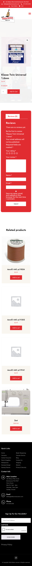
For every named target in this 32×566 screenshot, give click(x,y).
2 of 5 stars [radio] (9, 153)
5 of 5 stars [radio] (17, 153)
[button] (30, 14)
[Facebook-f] (16, 558)
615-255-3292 (10, 503)
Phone (8, 501)
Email (9, 183)
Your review (11, 157)
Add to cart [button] (16, 277)
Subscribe (11, 537)
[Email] (3, 495)
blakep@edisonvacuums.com (14, 496)
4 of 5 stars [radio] (14, 153)
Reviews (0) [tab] (12, 116)
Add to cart (13, 91)
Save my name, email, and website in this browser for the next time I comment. (16, 196)
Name (9, 175)
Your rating (11, 151)
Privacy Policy (6, 545)
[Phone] (3, 502)
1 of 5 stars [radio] (7, 153)
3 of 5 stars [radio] (12, 153)
